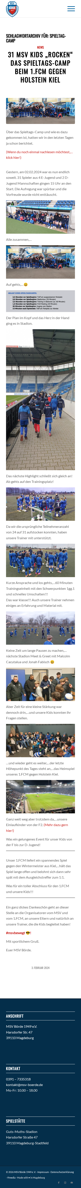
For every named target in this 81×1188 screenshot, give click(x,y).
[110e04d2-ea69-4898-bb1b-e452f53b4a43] (40, 111)
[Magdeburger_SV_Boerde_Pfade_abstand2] (33, 8)
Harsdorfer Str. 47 (19, 1032)
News (40, 47)
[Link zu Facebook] (59, 1182)
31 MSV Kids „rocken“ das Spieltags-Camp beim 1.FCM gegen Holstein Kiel (40, 66)
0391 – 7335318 (18, 1079)
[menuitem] (69, 8)
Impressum (43, 1172)
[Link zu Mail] (71, 1182)
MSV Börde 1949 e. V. (25, 1172)
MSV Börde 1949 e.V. (21, 1026)
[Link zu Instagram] (65, 1182)
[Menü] (69, 8)
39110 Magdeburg (20, 1038)
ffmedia (11, 1177)
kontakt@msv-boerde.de (24, 1085)
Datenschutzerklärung (62, 1172)
